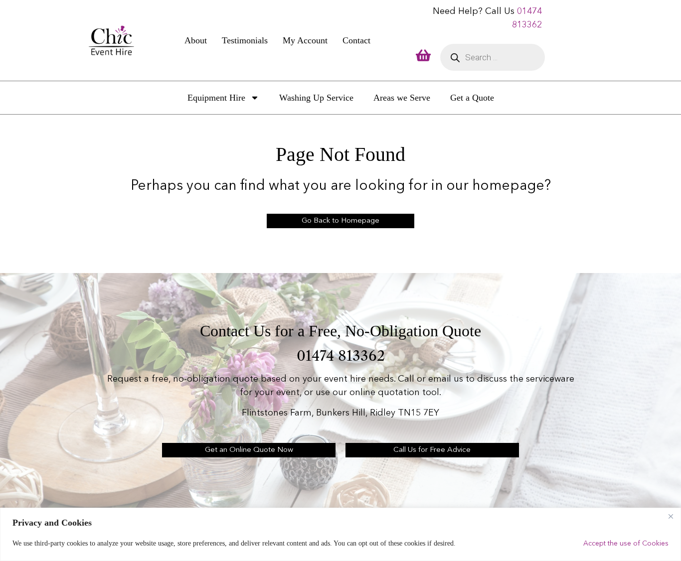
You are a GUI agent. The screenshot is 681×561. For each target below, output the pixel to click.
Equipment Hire (216, 98)
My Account (305, 40)
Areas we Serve (401, 98)
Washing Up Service (316, 98)
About (195, 40)
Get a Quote (472, 98)
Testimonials (245, 40)
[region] (340, 534)
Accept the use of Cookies (626, 543)
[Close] (671, 516)
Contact (356, 40)
